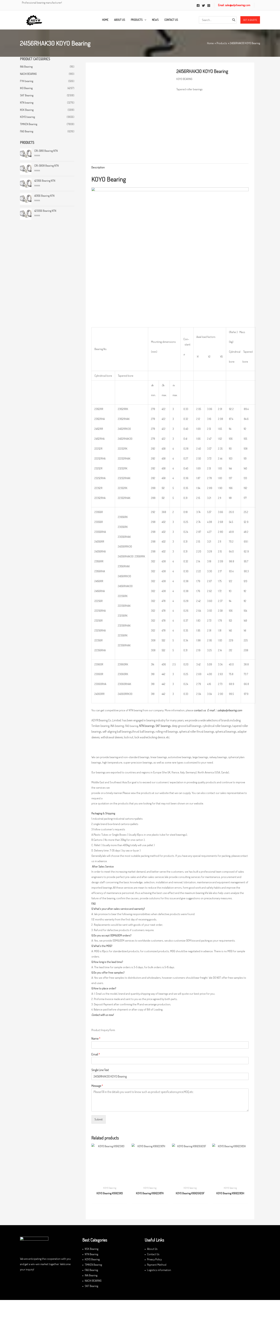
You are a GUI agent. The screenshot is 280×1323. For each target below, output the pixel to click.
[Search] (233, 19)
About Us (152, 1249)
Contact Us (153, 1254)
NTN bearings (146, 726)
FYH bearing (26, 81)
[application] (144, 19)
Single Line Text (100, 1070)
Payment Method (156, 1264)
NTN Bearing (91, 1254)
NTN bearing (26, 102)
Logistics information (159, 1270)
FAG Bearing (26, 131)
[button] (250, 20)
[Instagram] (208, 5)
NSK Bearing (27, 110)
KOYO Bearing (92, 1259)
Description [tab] (98, 167)
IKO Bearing (26, 88)
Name (95, 1038)
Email (95, 1054)
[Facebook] (198, 5)
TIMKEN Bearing (28, 124)
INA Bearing (26, 66)
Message (97, 1086)
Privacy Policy (154, 1259)
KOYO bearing (27, 117)
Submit (98, 1119)
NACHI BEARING (28, 74)
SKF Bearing (26, 95)
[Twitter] (203, 5)
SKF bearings (163, 726)
